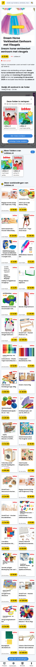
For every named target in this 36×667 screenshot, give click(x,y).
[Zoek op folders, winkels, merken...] (32, 2)
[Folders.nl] (3, 3)
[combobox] (18, 3)
